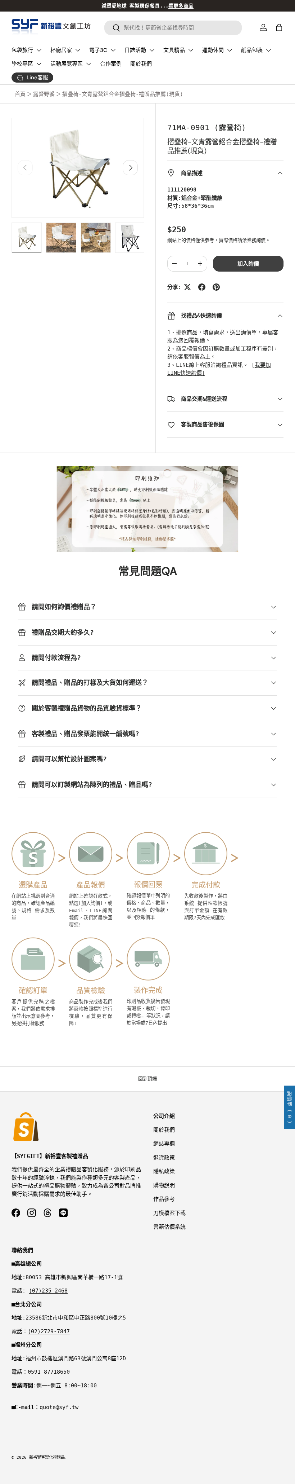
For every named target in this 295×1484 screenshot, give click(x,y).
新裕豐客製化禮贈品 (47, 1457)
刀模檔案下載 (169, 1213)
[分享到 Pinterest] (216, 287)
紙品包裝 (252, 50)
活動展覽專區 (66, 63)
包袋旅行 (22, 50)
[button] (279, 27)
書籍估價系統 (169, 1227)
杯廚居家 (61, 50)
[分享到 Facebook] (202, 287)
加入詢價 (248, 263)
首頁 (20, 94)
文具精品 (174, 50)
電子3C (98, 50)
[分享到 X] (187, 287)
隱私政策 (164, 1171)
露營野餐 (44, 94)
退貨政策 (164, 1157)
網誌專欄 (164, 1143)
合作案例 (111, 63)
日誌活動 (135, 50)
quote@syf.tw (59, 1407)
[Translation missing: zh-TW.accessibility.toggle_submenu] (39, 50)
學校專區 (22, 63)
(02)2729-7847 (49, 1331)
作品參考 (164, 1199)
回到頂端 (147, 1079)
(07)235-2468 (48, 1290)
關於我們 (141, 63)
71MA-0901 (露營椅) (206, 127)
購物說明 (164, 1185)
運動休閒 (213, 50)
